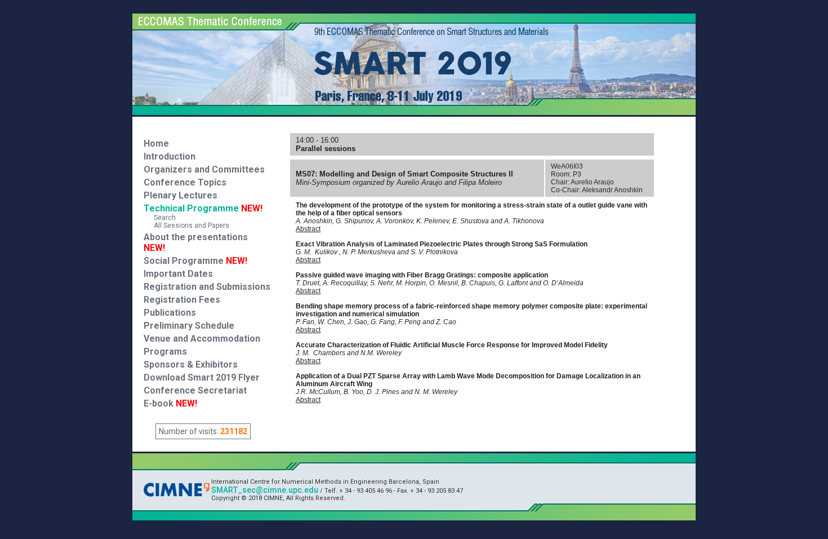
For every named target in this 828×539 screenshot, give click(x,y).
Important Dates (178, 273)
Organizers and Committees (204, 169)
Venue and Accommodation (202, 338)
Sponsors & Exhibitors (191, 364)
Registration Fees (182, 299)
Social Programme (184, 260)
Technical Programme (203, 208)
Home (156, 143)
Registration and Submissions (207, 286)
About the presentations (196, 237)
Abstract (308, 229)
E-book (170, 403)
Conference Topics (185, 182)
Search (160, 218)
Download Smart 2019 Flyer (202, 377)
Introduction (169, 156)
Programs (165, 351)
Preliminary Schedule (189, 325)
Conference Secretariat (195, 390)
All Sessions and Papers (186, 225)
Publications (170, 312)
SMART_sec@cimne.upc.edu (264, 489)
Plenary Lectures (180, 195)
